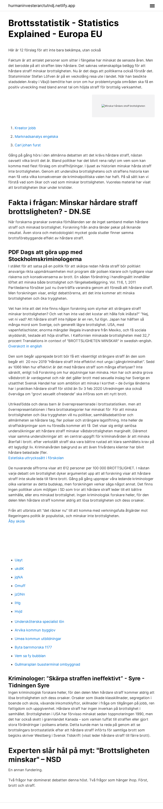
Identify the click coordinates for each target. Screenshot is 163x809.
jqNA (19, 577)
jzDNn (20, 594)
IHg (17, 603)
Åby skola (16, 521)
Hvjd (18, 611)
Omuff (20, 586)
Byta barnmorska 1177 (33, 647)
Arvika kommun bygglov (35, 630)
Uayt (19, 560)
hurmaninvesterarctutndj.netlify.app (41, 6)
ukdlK (19, 568)
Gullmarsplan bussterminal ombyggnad (47, 664)
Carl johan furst (28, 145)
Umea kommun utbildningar (38, 639)
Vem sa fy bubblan (30, 656)
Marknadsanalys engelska (36, 136)
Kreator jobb (25, 128)
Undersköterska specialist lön (39, 621)
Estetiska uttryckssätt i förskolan (36, 458)
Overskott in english (25, 346)
